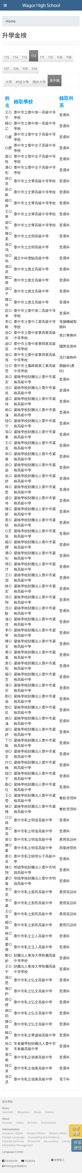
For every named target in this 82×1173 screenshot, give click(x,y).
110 (50, 57)
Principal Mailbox (16, 1166)
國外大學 (39, 82)
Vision (20, 1122)
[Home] (41, 5)
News (5, 1108)
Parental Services (13, 1141)
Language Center (12, 1151)
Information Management (17, 1145)
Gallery (49, 1112)
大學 (8, 82)
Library (66, 1141)
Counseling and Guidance (44, 1137)
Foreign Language (13, 1137)
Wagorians (23, 1112)
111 (42, 57)
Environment (48, 1122)
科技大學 (22, 82)
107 (6, 69)
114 (15, 57)
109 (59, 57)
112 (33, 56)
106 (16, 69)
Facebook (11, 1161)
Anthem (32, 1122)
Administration (11, 1129)
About (5, 1118)
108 (69, 57)
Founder (7, 1122)
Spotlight (7, 1112)
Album (37, 1112)
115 (6, 57)
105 (25, 69)
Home (11, 21)
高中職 (54, 80)
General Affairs (58, 1133)
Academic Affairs (12, 1133)
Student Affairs (36, 1133)
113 (24, 57)
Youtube (30, 1161)
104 (34, 69)
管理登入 (59, 1160)
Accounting (51, 1141)
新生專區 (7, 1101)
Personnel (34, 1141)
